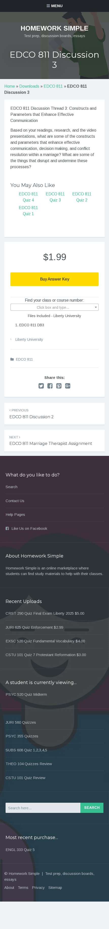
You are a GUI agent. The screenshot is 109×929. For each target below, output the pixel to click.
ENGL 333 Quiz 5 (20, 849)
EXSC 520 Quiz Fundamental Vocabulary (40, 641)
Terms (23, 887)
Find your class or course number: (54, 300)
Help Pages (15, 514)
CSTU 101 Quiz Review (25, 778)
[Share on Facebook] (50, 386)
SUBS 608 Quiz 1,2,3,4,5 (26, 750)
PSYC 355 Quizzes (22, 736)
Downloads (29, 86)
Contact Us (15, 501)
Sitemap (55, 887)
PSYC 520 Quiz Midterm (26, 694)
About (9, 887)
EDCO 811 (53, 86)
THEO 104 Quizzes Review (29, 764)
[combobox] (54, 307)
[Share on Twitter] (41, 386)
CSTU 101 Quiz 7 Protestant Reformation (41, 655)
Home (9, 86)
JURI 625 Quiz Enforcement (29, 627)
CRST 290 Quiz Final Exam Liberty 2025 (40, 613)
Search (11, 487)
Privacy (38, 887)
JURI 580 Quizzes (21, 722)
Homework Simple (54, 28)
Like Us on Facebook (29, 528)
